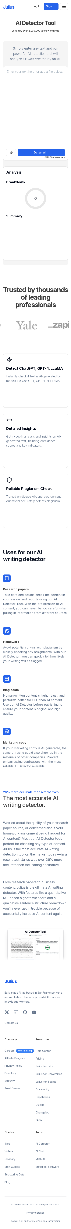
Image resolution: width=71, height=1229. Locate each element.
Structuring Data (14, 1174)
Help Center (43, 1050)
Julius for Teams (46, 1081)
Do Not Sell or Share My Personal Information (36, 1221)
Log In (37, 6)
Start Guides (12, 1166)
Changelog (42, 1112)
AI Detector (43, 1143)
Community (42, 1089)
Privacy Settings (35, 1212)
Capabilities (43, 1097)
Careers (10, 1050)
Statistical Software (47, 1166)
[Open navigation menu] (64, 6)
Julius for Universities (49, 1074)
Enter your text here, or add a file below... (35, 71)
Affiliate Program (15, 1058)
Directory (10, 1073)
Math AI (40, 1159)
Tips (7, 1143)
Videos (9, 1151)
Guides (40, 1104)
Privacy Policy (13, 1065)
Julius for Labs (45, 1066)
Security (10, 1080)
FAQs (39, 1120)
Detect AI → (41, 152)
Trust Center (12, 1088)
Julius (8, 7)
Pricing (40, 1058)
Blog (7, 1182)
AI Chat (40, 1151)
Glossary (10, 1159)
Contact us (11, 1022)
